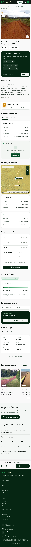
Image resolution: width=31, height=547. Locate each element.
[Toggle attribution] (28, 192)
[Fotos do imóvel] (15, 24)
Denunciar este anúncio (16, 356)
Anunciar (20, 2)
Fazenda (12, 6)
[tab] (5, 118)
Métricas (4, 503)
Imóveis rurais (4, 6)
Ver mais (25, 365)
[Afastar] (27, 173)
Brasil (17, 6)
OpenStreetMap (24, 192)
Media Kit (4, 505)
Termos (3, 512)
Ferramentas (5, 490)
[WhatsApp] (16, 536)
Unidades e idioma (16, 543)
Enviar (23, 74)
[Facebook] (5, 536)
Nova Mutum (4, 8)
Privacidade (4, 514)
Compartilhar (14, 47)
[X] (13, 536)
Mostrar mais (4, 97)
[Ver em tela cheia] (27, 167)
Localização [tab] (5, 331)
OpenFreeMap (9, 192)
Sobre (3, 498)
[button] (15, 106)
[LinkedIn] (8, 536)
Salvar (5, 47)
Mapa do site (5, 519)
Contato (4, 501)
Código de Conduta (6, 516)
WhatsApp (23, 466)
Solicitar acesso (16, 267)
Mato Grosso (24, 6)
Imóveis (3, 483)
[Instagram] (3, 536)
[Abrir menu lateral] (27, 2)
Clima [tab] (12, 331)
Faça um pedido (5, 487)
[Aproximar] (27, 170)
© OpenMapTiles (15, 192)
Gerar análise (15, 155)
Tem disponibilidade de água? (10, 65)
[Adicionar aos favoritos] (18, 370)
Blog (3, 492)
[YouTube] (11, 536)
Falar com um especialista (11, 417)
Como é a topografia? (9, 61)
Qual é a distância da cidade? (10, 68)
